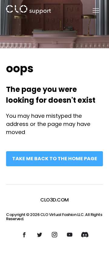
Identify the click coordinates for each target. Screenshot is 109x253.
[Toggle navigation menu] (92, 10)
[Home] (28, 10)
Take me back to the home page (54, 158)
